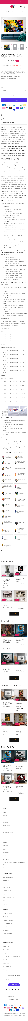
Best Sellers (6, 856)
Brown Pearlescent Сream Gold (20, 604)
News (4, 849)
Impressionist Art (7, 894)
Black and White (7, 966)
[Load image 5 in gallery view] (21, 47)
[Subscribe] (21, 979)
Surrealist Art (6, 884)
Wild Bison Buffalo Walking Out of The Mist (20, 667)
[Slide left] (1, 47)
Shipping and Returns (8, 832)
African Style (6, 946)
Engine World (6, 963)
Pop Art (5, 904)
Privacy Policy (6, 825)
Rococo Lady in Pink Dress (20, 704)
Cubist (4, 900)
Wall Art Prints (6, 845)
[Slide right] (26, 47)
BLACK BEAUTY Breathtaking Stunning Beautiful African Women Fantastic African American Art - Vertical (7, 642)
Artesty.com (8, 1013)
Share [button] (4, 550)
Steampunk (6, 930)
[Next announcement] (25, 2)
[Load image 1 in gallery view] (7, 47)
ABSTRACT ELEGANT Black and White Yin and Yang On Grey (7, 668)
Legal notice (10, 1017)
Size (2, 87)
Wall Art (5, 842)
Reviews (5, 815)
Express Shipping (9, 62)
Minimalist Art (6, 887)
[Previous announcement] (2, 2)
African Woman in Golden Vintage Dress (7, 728)
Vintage (5, 953)
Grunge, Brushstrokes (8, 933)
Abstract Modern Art (8, 877)
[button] (3, 6)
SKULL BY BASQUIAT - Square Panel (20, 640)
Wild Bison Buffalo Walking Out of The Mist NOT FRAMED (7, 703)
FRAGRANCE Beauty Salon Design (20, 579)
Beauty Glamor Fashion (7, 603)
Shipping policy (22, 1015)
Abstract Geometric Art (8, 897)
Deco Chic (5, 959)
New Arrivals (6, 852)
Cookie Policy (6, 829)
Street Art (5, 927)
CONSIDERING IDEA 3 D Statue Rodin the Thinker (7, 580)
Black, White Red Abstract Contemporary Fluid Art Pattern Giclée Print (20, 788)
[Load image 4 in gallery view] (14, 47)
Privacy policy (7, 1015)
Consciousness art (7, 913)
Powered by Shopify (15, 1013)
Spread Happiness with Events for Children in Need (14, 863)
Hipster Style (6, 949)
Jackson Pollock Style (8, 920)
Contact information (18, 1017)
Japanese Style (6, 937)
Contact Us (5, 822)
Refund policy (22, 1013)
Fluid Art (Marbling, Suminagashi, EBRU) (12, 956)
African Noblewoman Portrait (20, 728)
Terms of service (14, 1015)
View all (14, 613)
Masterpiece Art (7, 970)
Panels (2, 81)
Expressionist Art (7, 890)
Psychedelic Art (6, 880)
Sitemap (5, 867)
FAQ (4, 835)
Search (4, 812)
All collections (6, 819)
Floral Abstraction (7, 923)
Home (3, 12)
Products (8, 12)
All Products (6, 859)
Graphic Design (6, 916)
